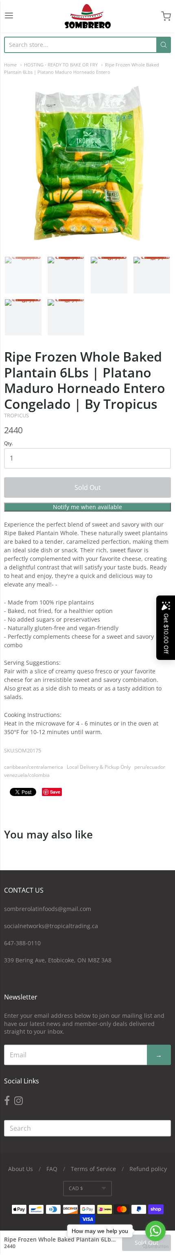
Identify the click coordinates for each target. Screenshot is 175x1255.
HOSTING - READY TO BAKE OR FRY (61, 65)
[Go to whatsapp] (155, 1231)
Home (10, 65)
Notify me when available (87, 507)
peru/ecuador (149, 766)
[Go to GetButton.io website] (155, 1246)
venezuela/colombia (27, 775)
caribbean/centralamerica (33, 766)
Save (55, 792)
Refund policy (148, 1169)
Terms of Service (93, 1169)
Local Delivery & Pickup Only (99, 766)
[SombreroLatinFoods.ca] (88, 16)
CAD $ (76, 1188)
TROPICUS (16, 415)
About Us (20, 1169)
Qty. (8, 444)
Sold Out (87, 487)
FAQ (51, 1169)
